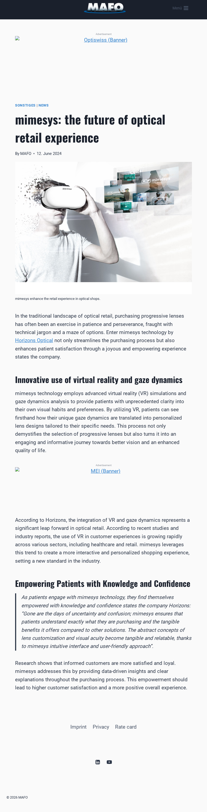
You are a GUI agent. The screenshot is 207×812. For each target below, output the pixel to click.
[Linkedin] (97, 762)
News (44, 105)
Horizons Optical (34, 340)
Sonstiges (25, 105)
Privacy (101, 727)
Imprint (78, 727)
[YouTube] (109, 762)
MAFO (25, 153)
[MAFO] (105, 8)
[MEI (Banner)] (103, 483)
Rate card (126, 727)
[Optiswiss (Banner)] (103, 60)
